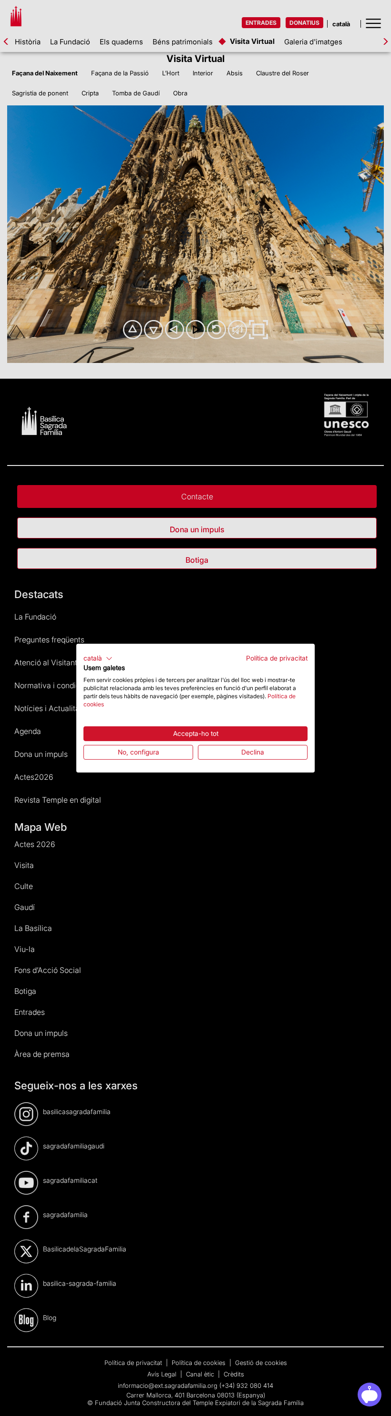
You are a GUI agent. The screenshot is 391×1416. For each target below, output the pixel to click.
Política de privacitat (277, 657)
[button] (98, 658)
